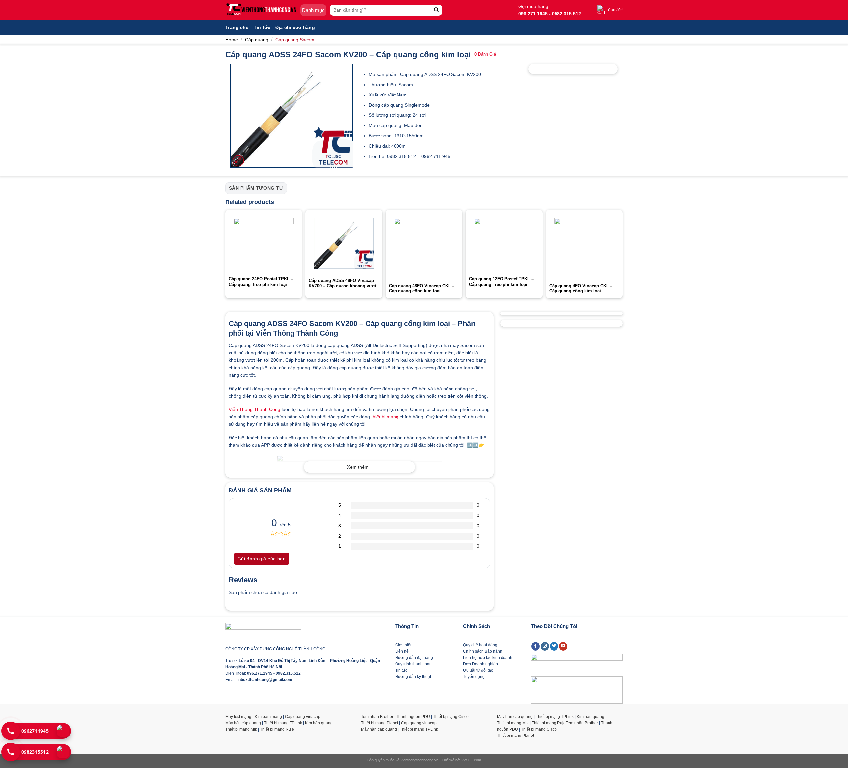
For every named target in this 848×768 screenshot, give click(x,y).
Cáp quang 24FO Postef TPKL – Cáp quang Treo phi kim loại (261, 281)
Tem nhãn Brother (377, 716)
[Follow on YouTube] (563, 646)
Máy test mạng (238, 716)
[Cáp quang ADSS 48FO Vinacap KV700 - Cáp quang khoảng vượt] (344, 243)
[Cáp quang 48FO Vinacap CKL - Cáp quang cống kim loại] (424, 246)
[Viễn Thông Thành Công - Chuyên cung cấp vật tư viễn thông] (261, 10)
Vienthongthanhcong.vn (419, 760)
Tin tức (262, 27)
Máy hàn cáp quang (243, 723)
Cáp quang (256, 39)
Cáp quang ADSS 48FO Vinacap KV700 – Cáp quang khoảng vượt (342, 283)
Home (231, 39)
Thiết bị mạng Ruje (277, 729)
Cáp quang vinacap (302, 716)
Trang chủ (237, 27)
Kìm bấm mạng (268, 716)
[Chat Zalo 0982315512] (63, 752)
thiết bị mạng (384, 416)
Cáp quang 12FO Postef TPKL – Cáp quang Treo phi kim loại (501, 281)
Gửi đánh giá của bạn (262, 558)
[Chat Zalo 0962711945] (63, 731)
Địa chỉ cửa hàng (295, 27)
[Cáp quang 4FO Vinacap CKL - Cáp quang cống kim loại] (584, 246)
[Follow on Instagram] (545, 646)
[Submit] (436, 10)
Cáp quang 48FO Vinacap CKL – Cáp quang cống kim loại (421, 288)
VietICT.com (471, 760)
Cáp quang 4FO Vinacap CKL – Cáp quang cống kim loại (580, 288)
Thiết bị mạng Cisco (451, 716)
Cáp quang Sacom (294, 39)
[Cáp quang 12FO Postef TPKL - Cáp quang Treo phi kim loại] (504, 243)
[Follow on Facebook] (535, 646)
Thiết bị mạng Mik (241, 729)
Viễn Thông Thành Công (254, 409)
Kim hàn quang (319, 723)
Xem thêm (358, 467)
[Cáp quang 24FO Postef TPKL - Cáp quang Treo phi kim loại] (264, 243)
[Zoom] (238, 160)
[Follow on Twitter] (554, 646)
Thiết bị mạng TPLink (283, 723)
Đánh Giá (485, 54)
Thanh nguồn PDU (413, 716)
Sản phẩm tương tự (256, 188)
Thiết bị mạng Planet (379, 723)
